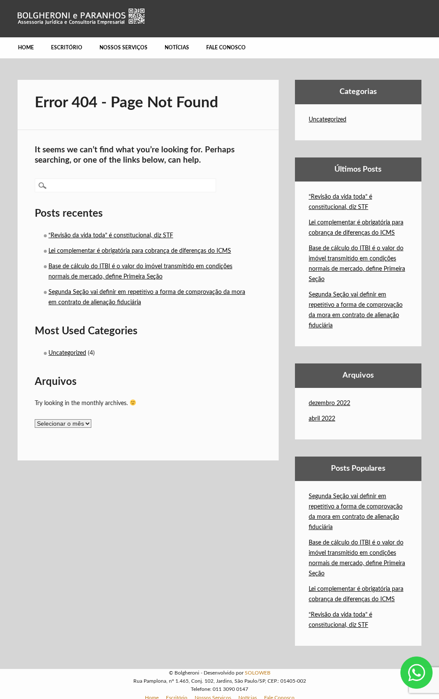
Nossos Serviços (123, 47)
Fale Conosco (226, 47)
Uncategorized (67, 353)
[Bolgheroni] (81, 22)
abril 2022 (322, 419)
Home (26, 47)
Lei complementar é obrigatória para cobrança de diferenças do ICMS (139, 251)
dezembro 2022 (329, 403)
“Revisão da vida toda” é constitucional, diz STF (110, 236)
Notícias (177, 47)
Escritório (66, 47)
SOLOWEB (258, 672)
